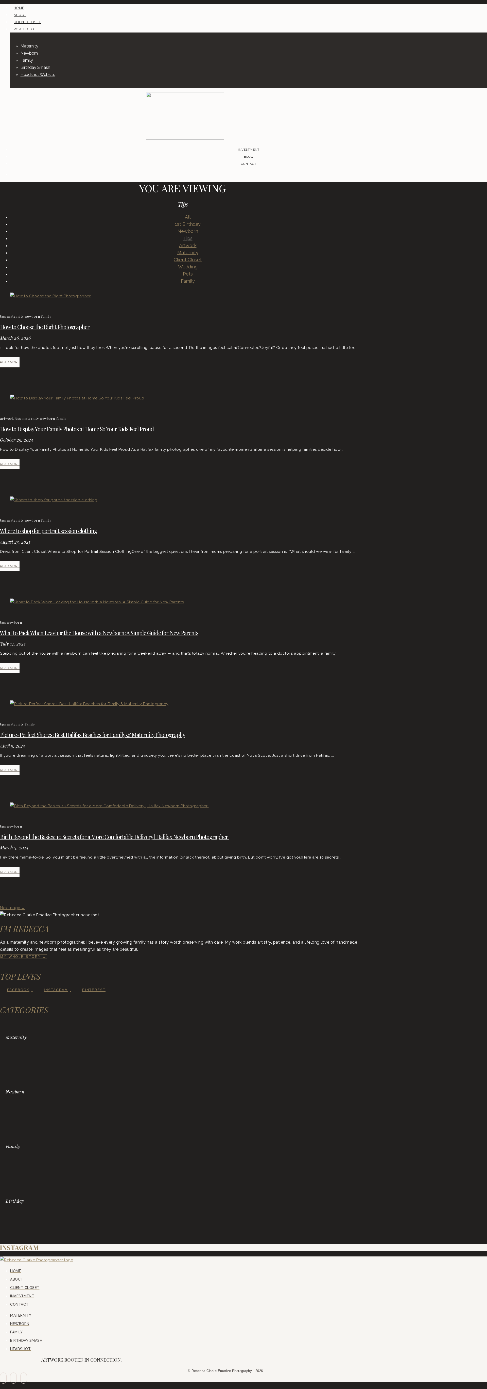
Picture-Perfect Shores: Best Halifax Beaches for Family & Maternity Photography (92, 734)
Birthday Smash (35, 67)
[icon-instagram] (13, 1378)
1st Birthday (188, 224)
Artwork (188, 245)
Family (27, 60)
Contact (248, 164)
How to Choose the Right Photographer (45, 327)
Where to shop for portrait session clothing (48, 531)
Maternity (29, 46)
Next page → (12, 908)
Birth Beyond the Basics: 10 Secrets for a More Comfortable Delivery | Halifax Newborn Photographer (114, 837)
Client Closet (188, 259)
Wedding (188, 266)
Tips (188, 238)
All (187, 217)
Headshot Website (38, 74)
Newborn (29, 53)
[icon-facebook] (3, 1378)
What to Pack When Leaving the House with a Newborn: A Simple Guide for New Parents (99, 633)
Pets (188, 274)
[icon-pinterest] (23, 1378)
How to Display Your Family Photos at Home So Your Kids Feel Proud (77, 429)
